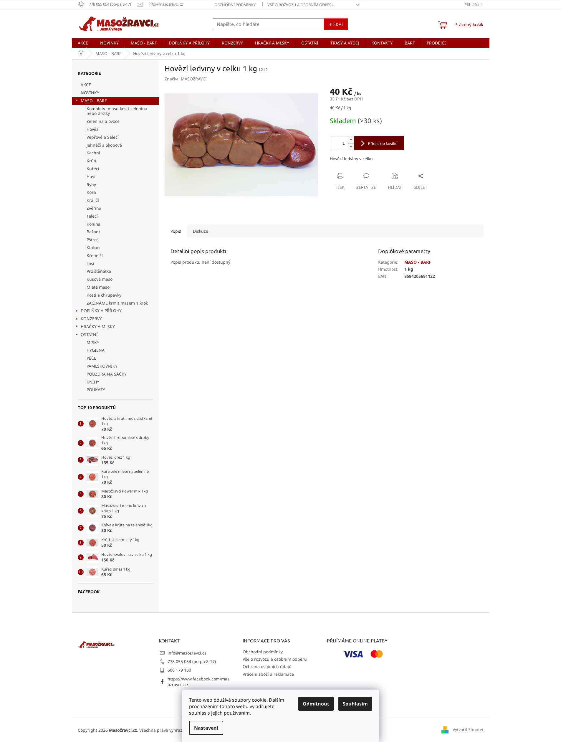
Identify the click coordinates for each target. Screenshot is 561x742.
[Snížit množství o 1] (351, 146)
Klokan (93, 247)
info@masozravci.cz (187, 653)
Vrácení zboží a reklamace (268, 674)
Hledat (335, 24)
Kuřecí (93, 168)
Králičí (93, 200)
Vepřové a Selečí (103, 137)
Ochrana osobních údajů (267, 666)
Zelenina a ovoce (103, 121)
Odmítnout (316, 703)
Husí (91, 176)
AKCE (86, 84)
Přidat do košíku (383, 143)
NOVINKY (90, 92)
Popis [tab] (176, 231)
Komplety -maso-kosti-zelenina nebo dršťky (117, 111)
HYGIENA (96, 350)
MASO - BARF (94, 100)
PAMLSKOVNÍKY (102, 366)
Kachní (93, 153)
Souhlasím (355, 703)
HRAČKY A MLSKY (98, 326)
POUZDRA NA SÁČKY (107, 374)
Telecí (92, 216)
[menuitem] (83, 43)
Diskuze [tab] (200, 231)
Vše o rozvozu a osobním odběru (301, 4)
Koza (91, 192)
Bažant (93, 231)
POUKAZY (96, 389)
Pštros (93, 239)
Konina (93, 224)
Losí (90, 263)
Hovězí (93, 129)
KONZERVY (91, 318)
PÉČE (91, 358)
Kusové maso (99, 279)
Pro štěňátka (99, 271)
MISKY (93, 342)
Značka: (186, 79)
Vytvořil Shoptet (468, 729)
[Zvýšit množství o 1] (351, 139)
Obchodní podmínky (235, 4)
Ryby (91, 184)
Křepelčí (95, 255)
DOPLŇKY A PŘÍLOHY (101, 310)
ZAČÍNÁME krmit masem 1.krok (117, 303)
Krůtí (91, 160)
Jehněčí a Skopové (104, 145)
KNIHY (93, 382)
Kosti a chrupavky (104, 295)
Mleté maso (98, 287)
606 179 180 (179, 670)
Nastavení (206, 728)
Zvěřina (94, 208)
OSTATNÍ (89, 334)
